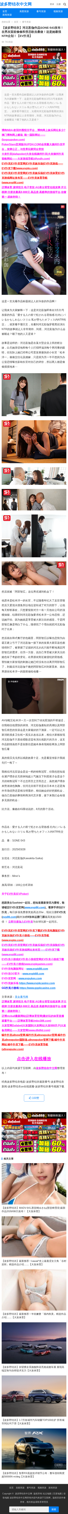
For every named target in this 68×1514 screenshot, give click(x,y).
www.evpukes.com (30, 978)
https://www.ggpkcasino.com (37, 988)
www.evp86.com (35, 907)
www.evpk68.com (33, 973)
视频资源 (58, 11)
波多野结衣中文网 (16, 4)
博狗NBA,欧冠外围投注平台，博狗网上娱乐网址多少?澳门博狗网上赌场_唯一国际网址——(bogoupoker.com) (33, 135)
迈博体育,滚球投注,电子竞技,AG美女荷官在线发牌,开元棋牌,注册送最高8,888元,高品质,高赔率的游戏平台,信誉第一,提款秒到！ (34, 192)
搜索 (53, 1509)
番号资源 (41, 11)
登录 (52, 4)
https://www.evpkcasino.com (37, 983)
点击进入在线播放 (34, 1058)
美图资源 (24, 11)
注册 (58, 4)
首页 (4, 11)
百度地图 (57, 1493)
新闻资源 (7, 14)
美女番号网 (21, 996)
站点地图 (47, 1493)
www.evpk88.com (37, 968)
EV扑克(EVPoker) (18, 893)
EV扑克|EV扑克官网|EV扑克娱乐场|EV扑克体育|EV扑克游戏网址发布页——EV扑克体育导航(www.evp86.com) (33, 178)
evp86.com (9, 917)
